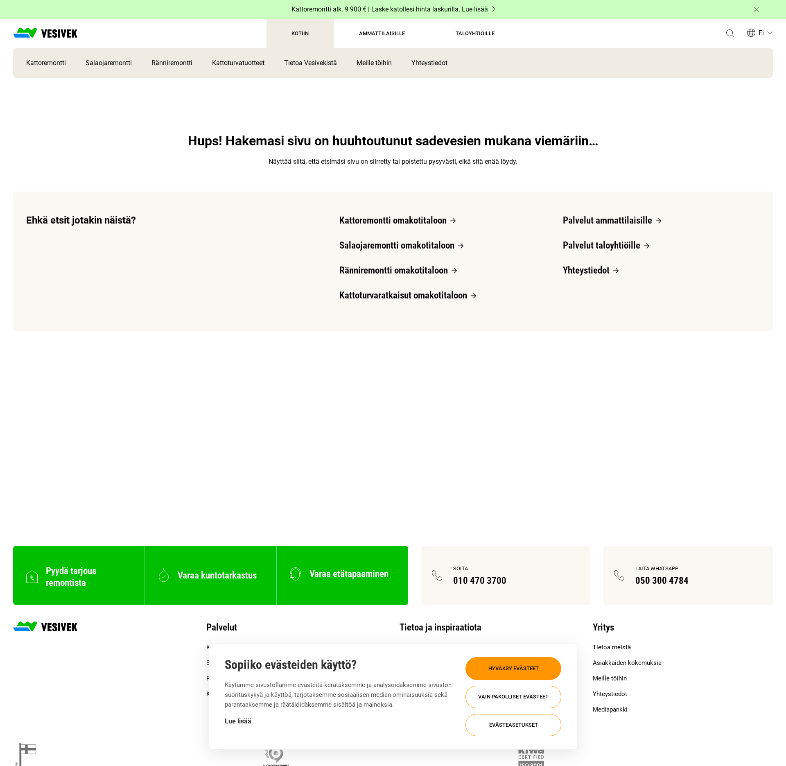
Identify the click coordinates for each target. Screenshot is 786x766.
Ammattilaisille (382, 33)
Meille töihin (374, 63)
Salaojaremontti (109, 63)
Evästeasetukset (513, 725)
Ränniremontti (171, 63)
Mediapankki (610, 709)
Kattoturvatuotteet (238, 63)
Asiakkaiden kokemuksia (627, 663)
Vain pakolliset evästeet (513, 697)
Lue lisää (238, 721)
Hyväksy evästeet (513, 668)
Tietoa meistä (612, 647)
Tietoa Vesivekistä (310, 63)
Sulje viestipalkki (756, 9)
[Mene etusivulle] (45, 33)
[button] (730, 33)
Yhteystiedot (429, 63)
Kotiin (300, 33)
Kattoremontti (46, 63)
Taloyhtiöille (475, 33)
